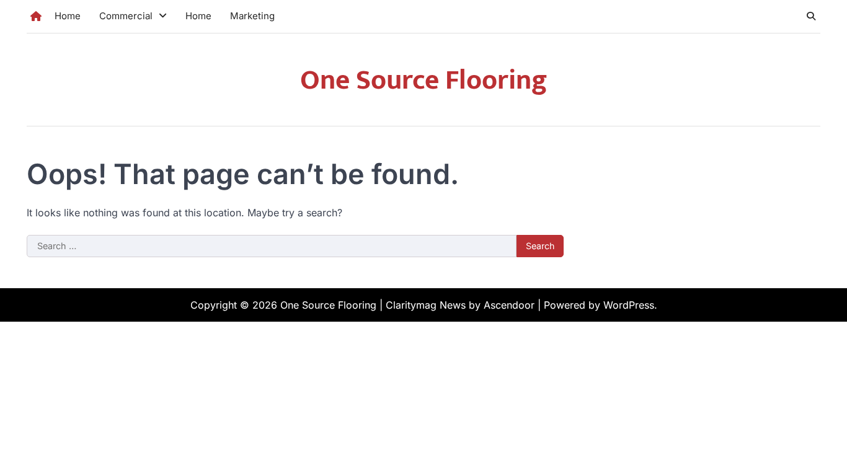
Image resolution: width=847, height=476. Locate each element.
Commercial (126, 16)
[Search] (811, 16)
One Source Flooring (424, 80)
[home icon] (36, 16)
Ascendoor (509, 305)
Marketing (252, 16)
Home (68, 16)
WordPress (628, 305)
